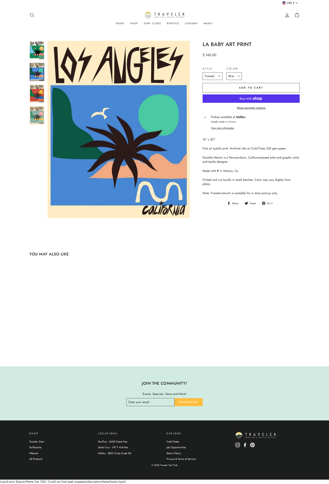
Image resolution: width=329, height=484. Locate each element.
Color (232, 68)
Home (120, 23)
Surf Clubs (152, 23)
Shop (134, 23)
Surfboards (35, 447)
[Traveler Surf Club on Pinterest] (252, 446)
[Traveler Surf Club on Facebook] (245, 446)
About (208, 23)
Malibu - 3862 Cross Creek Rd (114, 453)
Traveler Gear (36, 441)
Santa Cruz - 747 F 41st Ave (113, 447)
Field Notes (173, 441)
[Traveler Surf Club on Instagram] (237, 446)
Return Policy (174, 453)
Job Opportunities (176, 447)
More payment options (251, 108)
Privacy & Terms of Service (181, 459)
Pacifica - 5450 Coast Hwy (112, 441)
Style (207, 68)
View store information (222, 128)
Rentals (173, 23)
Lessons (191, 23)
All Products (35, 459)
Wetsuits (33, 453)
